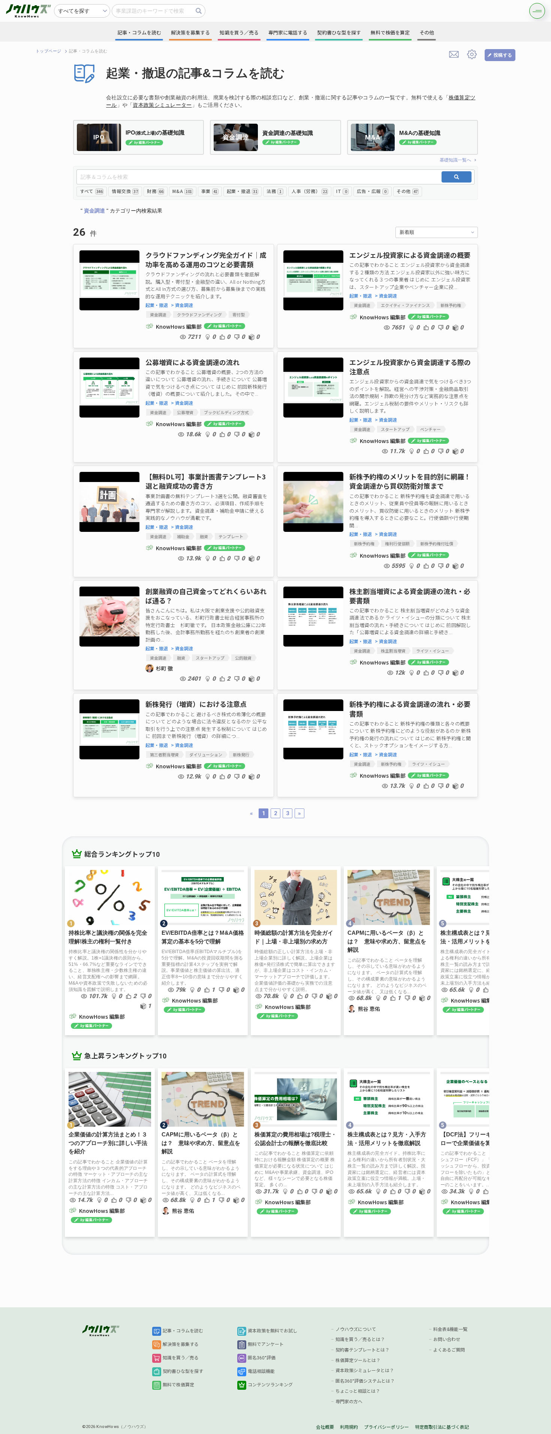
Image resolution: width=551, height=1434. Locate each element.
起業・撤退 (242, 191)
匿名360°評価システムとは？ (365, 1381)
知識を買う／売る (181, 1358)
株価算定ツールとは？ (357, 1360)
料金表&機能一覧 (450, 1329)
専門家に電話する (287, 33)
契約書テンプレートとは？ (362, 1350)
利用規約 (349, 1427)
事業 (209, 191)
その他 (407, 191)
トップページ (48, 51)
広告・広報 (371, 191)
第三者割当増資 (164, 754)
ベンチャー (430, 429)
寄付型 (238, 314)
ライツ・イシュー (432, 651)
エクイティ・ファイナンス (405, 305)
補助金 (183, 536)
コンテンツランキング (270, 1385)
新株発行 (241, 754)
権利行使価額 (397, 543)
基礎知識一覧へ (455, 160)
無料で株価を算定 (390, 33)
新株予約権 (450, 305)
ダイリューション (205, 754)
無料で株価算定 (178, 1385)
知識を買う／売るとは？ (360, 1339)
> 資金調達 (182, 305)
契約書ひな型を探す (183, 1371)
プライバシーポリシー (386, 1427)
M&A (182, 191)
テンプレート (231, 536)
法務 (274, 191)
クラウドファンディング (199, 314)
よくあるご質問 (449, 1350)
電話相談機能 (261, 1371)
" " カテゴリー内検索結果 (121, 211)
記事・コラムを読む (183, 1331)
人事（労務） (309, 191)
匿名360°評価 (262, 1358)
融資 (204, 536)
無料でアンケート (266, 1344)
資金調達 (158, 314)
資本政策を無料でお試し (272, 1331)
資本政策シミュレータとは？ (364, 1370)
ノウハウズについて (355, 1329)
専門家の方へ (348, 1401)
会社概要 (325, 1427)
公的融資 (243, 658)
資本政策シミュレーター (162, 105)
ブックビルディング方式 (226, 412)
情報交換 (125, 191)
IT (341, 191)
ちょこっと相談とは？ (357, 1391)
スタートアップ (395, 429)
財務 (155, 191)
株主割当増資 (393, 651)
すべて (91, 191)
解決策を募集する (181, 1344)
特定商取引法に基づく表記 (442, 1427)
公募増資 (185, 412)
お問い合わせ (446, 1339)
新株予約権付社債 (436, 543)
